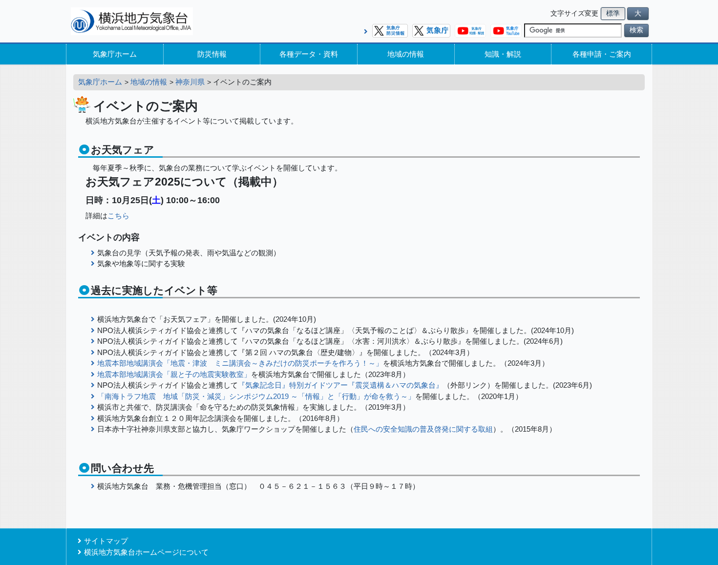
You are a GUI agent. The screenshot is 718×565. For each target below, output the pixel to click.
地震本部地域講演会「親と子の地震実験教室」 (174, 374)
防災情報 (212, 54)
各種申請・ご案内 (601, 54)
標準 (613, 13)
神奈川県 (190, 82)
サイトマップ (106, 541)
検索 (636, 30)
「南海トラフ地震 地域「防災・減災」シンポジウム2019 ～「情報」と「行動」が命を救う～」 (256, 396)
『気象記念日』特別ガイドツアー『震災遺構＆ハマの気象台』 (340, 385)
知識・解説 (503, 54)
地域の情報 (405, 54)
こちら (118, 215)
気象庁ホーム (115, 54)
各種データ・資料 (308, 54)
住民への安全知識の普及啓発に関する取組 (423, 429)
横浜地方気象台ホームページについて (146, 552)
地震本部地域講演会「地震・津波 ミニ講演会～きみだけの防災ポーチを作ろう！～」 (240, 363)
